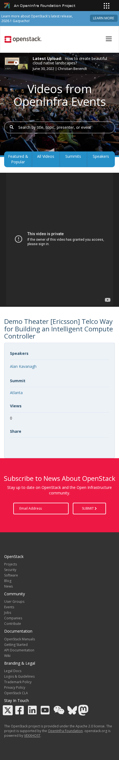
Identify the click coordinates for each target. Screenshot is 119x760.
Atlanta (16, 392)
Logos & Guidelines (19, 676)
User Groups (14, 601)
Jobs (7, 612)
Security (10, 569)
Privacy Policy (14, 687)
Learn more (103, 18)
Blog (7, 580)
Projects (10, 564)
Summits (73, 156)
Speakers (101, 156)
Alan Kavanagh (23, 366)
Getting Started (16, 644)
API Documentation (19, 650)
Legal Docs (12, 671)
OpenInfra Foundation (65, 730)
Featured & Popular (18, 159)
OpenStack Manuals (19, 639)
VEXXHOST (32, 735)
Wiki (7, 655)
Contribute (12, 623)
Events (9, 607)
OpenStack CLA (16, 693)
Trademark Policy (18, 682)
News (8, 586)
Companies (13, 618)
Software (11, 575)
